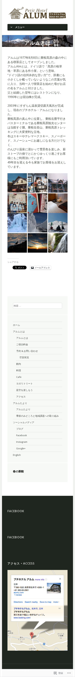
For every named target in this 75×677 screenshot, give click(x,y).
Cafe (18, 377)
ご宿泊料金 (22, 344)
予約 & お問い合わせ (27, 351)
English (17, 455)
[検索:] (37, 305)
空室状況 (24, 357)
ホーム (16, 325)
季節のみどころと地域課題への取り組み (37, 415)
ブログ (19, 428)
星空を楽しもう (24, 390)
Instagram (21, 441)
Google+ (20, 448)
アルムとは (19, 331)
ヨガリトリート (24, 383)
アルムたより (20, 403)
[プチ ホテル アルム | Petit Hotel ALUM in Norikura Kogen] (37, 13)
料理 (18, 370)
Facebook (21, 435)
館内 (18, 363)
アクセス (21, 396)
